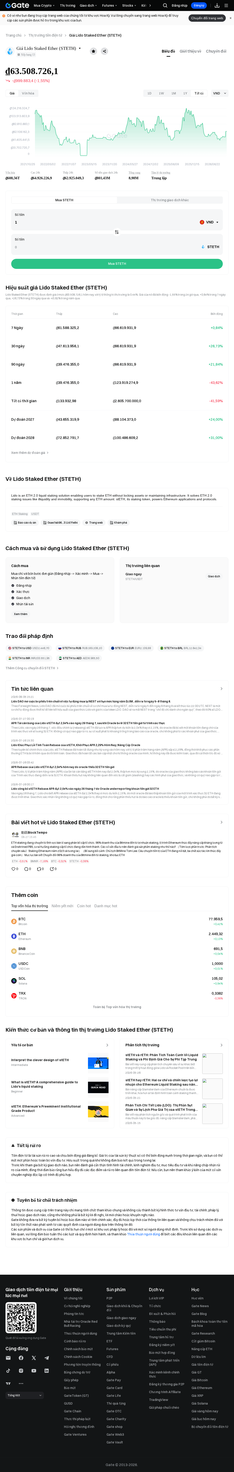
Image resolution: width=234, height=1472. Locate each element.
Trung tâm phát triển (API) (164, 1362)
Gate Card (114, 1388)
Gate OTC (114, 1411)
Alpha (110, 1372)
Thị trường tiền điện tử (45, 35)
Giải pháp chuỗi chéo (164, 1407)
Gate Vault (114, 1442)
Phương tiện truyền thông (82, 1364)
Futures (112, 1349)
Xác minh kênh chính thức (164, 1374)
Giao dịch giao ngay (121, 1318)
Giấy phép (71, 1380)
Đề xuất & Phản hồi (162, 1314)
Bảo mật (70, 1388)
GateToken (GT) (76, 1396)
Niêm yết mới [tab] (62, 906)
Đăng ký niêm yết (162, 1345)
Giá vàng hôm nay (204, 1411)
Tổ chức (155, 1306)
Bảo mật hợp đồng (162, 1353)
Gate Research (203, 1333)
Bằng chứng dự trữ (77, 1372)
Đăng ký (199, 5)
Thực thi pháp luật (77, 1419)
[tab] (168, 51)
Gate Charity (116, 1419)
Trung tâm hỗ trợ (161, 1337)
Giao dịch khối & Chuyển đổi (124, 1308)
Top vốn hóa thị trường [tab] (29, 906)
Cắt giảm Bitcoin (203, 1341)
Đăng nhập (179, 5)
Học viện (197, 1298)
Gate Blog (199, 1314)
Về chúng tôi (73, 1298)
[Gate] (17, 5)
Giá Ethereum (201, 1388)
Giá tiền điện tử (202, 1364)
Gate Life (113, 1396)
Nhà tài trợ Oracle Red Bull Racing (80, 1323)
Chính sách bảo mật (78, 1349)
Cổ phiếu (112, 1364)
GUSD (68, 1403)
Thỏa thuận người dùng (143, 1234)
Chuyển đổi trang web (207, 18)
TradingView (158, 1400)
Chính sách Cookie (78, 1357)
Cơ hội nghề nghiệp (77, 1306)
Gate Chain (72, 1411)
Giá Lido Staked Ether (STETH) (95, 35)
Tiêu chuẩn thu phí (162, 1329)
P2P (109, 1298)
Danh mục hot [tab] (105, 906)
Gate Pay (113, 1380)
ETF (109, 1341)
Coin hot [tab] (84, 906)
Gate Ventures (75, 1434)
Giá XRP (197, 1396)
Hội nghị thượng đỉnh (79, 1427)
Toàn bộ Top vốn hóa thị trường (117, 1007)
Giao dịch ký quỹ (118, 1326)
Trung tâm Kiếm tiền (121, 1333)
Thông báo (157, 1321)
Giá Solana (199, 1403)
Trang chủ (13, 35)
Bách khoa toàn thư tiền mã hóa (209, 1323)
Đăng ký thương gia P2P (166, 1384)
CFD (109, 1357)
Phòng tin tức (74, 1314)
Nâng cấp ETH (201, 1349)
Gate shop (114, 1427)
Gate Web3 (115, 1434)
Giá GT (196, 1372)
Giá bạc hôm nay (203, 1419)
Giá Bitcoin (199, 1380)
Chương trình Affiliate (165, 1392)
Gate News (200, 1306)
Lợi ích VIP (156, 1298)
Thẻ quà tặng (115, 1403)
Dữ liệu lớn (198, 1357)
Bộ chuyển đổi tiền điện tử (209, 1427)
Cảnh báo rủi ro (75, 1341)
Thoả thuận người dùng (80, 1333)
